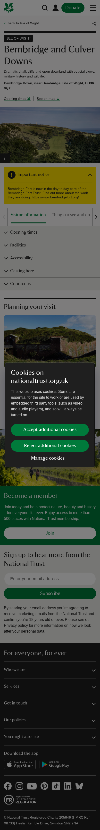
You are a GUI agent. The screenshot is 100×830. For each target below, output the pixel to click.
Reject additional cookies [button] (50, 445)
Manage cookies (48, 458)
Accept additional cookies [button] (49, 429)
